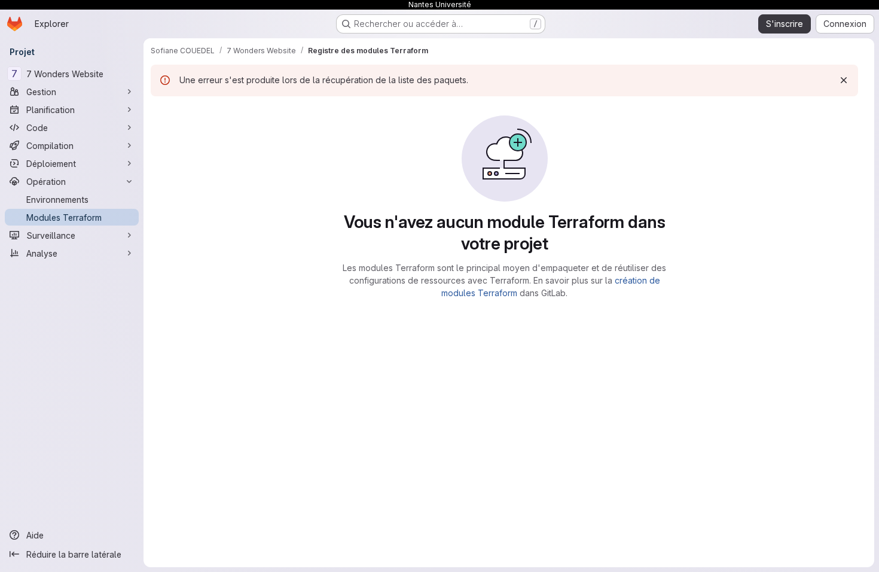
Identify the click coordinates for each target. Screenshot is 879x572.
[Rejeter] (844, 80)
